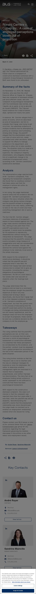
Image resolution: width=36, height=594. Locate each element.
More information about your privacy (21, 582)
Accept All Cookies (18, 590)
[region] (18, 581)
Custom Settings (18, 585)
